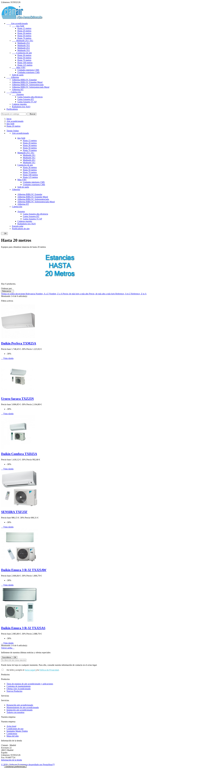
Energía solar (17, 226)
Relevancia (7, 291)
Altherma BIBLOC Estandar (24, 80)
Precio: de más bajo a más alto (76, 294)
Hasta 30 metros (24, 33)
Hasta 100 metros (24, 62)
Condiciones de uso (15, 728)
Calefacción (14, 92)
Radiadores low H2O (21, 106)
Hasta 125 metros (24, 65)
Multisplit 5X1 (23, 50)
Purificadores (12, 109)
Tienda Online (13, 131)
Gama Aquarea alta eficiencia (30, 97)
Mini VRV (19, 67)
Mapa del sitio (13, 736)
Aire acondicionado (17, 23)
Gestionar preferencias (15, 766)
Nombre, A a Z (42, 294)
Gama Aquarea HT (25, 99)
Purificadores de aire (21, 228)
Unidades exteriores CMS (28, 72)
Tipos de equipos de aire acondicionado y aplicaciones (30, 684)
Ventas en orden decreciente (13, 294)
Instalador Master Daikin (17, 731)
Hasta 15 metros (24, 28)
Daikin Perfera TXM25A (18, 343)
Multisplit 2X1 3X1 (22, 40)
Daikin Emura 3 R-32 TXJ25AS (23, 628)
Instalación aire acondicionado (20, 710)
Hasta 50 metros (24, 36)
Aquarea (18, 94)
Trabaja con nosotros (15, 712)
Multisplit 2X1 (23, 43)
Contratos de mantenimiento (19, 686)
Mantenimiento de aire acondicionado (23, 707)
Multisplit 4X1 (23, 48)
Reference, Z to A (139, 294)
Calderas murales (19, 104)
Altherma (13, 77)
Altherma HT (18, 89)
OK (4, 233)
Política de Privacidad (49, 670)
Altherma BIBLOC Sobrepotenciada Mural (30, 87)
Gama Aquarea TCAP (27, 102)
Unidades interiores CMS (28, 70)
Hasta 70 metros (24, 38)
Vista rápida (7, 358)
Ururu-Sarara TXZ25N (17, 398)
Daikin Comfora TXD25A (19, 454)
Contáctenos (12, 733)
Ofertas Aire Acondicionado (19, 689)
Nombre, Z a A (56, 294)
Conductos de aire (22, 53)
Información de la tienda (11, 760)
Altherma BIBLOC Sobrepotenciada (28, 84)
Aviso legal (11, 726)
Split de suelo (18, 75)
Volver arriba (7, 648)
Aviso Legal (30, 670)
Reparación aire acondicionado (20, 705)
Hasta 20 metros (24, 31)
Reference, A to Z (123, 294)
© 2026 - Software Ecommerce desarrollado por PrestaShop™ (28, 764)
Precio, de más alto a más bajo (102, 294)
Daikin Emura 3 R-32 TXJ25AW (23, 570)
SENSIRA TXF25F (14, 512)
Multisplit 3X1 (23, 45)
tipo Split (18, 26)
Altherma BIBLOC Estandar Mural (27, 82)
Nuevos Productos (14, 691)
